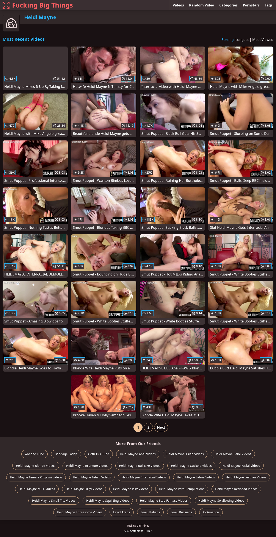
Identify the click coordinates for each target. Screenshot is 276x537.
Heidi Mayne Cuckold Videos (191, 466)
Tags (269, 5)
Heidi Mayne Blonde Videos (35, 466)
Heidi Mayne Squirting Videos (107, 500)
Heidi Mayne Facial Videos (241, 466)
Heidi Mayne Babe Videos (233, 454)
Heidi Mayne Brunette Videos (87, 466)
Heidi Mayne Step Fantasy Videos (164, 500)
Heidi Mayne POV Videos (130, 489)
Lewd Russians (181, 512)
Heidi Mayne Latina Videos (196, 477)
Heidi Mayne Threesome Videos (79, 512)
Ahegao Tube (34, 454)
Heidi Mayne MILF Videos (37, 489)
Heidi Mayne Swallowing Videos (221, 500)
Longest (242, 39)
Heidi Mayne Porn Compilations (181, 489)
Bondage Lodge (66, 454)
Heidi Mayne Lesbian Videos (246, 477)
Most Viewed (262, 39)
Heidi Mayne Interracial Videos (144, 477)
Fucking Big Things (42, 5)
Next (161, 427)
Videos (178, 5)
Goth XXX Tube (98, 454)
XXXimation (211, 512)
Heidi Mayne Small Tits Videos (53, 500)
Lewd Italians (150, 512)
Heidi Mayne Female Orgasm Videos (36, 477)
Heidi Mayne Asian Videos (185, 454)
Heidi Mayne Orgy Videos (84, 489)
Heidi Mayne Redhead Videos (236, 489)
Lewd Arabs (121, 512)
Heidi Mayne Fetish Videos (92, 477)
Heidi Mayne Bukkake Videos (139, 466)
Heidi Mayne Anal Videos (138, 454)
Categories (228, 5)
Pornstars (251, 5)
